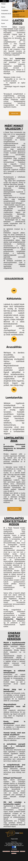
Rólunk (3, 7)
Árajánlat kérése (14, 509)
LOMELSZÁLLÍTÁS (14, 853)
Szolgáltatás (4, 10)
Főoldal (3, 4)
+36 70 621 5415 (13, 15)
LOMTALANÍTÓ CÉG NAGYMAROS (15, 851)
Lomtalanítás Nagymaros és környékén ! (14, 11)
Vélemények (4, 20)
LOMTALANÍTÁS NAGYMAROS (6, 851)
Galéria (3, 17)
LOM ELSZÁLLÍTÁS (22, 851)
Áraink (3, 23)
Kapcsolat (4, 26)
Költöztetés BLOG (6, 13)
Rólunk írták (14, 113)
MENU (4, 1)
